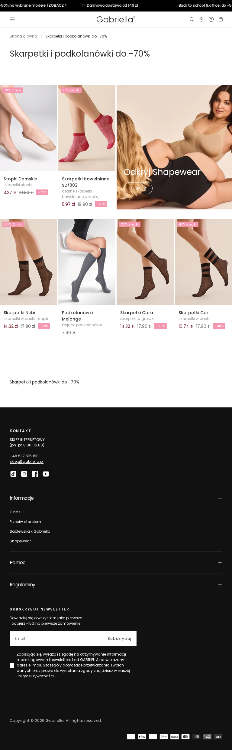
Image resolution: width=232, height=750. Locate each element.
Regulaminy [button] (22, 584)
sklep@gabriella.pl (27, 461)
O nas (15, 512)
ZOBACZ (138, 188)
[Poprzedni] (67, 128)
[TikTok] (13, 474)
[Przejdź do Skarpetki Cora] (145, 262)
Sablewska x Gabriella (30, 531)
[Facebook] (35, 474)
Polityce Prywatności (35, 676)
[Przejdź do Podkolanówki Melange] (86, 262)
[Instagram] (24, 474)
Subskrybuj (119, 638)
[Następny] (107, 128)
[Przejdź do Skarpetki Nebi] (28, 262)
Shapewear (20, 541)
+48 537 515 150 (24, 456)
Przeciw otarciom (25, 521)
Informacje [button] (22, 498)
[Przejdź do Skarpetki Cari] (203, 262)
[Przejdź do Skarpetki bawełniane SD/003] (86, 128)
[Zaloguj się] (201, 19)
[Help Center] (211, 19)
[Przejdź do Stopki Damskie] (28, 128)
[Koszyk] (221, 19)
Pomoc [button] (18, 562)
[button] (12, 19)
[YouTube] (46, 474)
